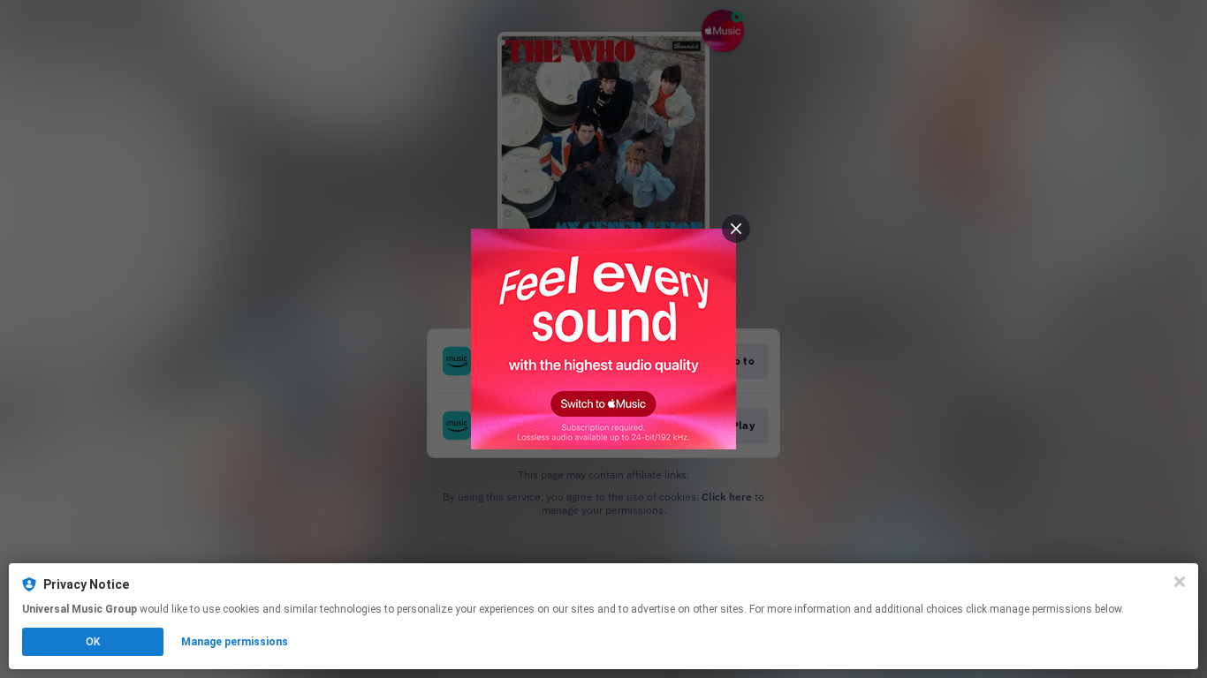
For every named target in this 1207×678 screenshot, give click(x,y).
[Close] (1179, 582)
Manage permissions (234, 642)
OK (93, 642)
